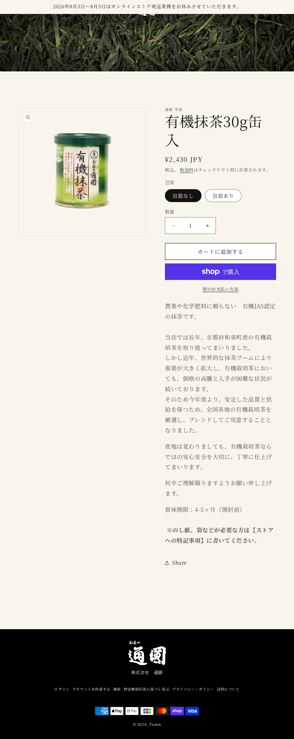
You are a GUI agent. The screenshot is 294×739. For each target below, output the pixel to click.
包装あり (223, 195)
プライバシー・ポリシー (193, 689)
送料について (228, 689)
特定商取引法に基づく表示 (146, 689)
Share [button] (179, 562)
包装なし (183, 195)
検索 (117, 689)
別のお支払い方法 (220, 289)
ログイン (61, 689)
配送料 (187, 170)
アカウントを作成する (91, 689)
